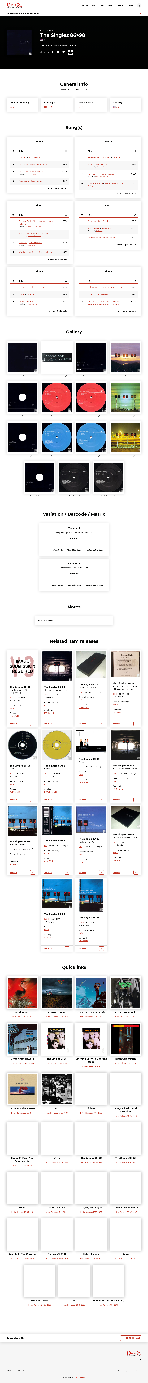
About (130, 5)
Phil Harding (32, 174)
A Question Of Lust (27, 164)
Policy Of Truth (25, 221)
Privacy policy (115, 1371)
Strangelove (24, 181)
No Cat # (117, 712)
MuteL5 (116, 860)
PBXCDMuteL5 (50, 792)
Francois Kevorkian (103, 176)
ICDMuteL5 (15, 865)
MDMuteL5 (83, 941)
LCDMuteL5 (84, 862)
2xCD (12, 774)
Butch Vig (99, 231)
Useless (22, 301)
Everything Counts (96, 301)
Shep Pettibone (101, 167)
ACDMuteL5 (15, 792)
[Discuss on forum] (70, 53)
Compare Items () (15, 1338)
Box (80, 692)
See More (13, 723)
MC (45, 846)
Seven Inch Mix (45, 252)
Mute (12, 107)
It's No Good (24, 287)
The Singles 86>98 (62, 35)
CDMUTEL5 (49, 937)
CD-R (115, 694)
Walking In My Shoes (28, 252)
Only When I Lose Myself (98, 287)
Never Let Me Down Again (99, 157)
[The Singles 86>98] (22, 666)
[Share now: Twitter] (58, 52)
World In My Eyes (26, 233)
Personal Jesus (94, 174)
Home (85, 5)
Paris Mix (106, 221)
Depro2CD (83, 782)
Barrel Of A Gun (94, 238)
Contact (138, 1371)
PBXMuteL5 (84, 708)
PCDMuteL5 (118, 789)
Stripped (22, 157)
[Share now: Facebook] (52, 52)
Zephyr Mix (106, 228)
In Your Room (93, 228)
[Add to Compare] (32, 724)
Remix (40, 172)
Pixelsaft (83, 1377)
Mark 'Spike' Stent (34, 245)
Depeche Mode (47, 30)
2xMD (81, 923)
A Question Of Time (27, 172)
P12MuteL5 (14, 716)
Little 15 (91, 294)
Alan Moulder (32, 304)
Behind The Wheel (96, 164)
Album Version (35, 243)
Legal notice (128, 1371)
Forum (121, 5)
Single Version (34, 157)
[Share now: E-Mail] (63, 52)
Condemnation (94, 221)
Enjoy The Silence (95, 183)
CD (80, 767)
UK (44, 40)
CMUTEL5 (48, 861)
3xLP (42, 45)
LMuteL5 (48, 107)
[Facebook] (140, 1359)
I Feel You (23, 243)
